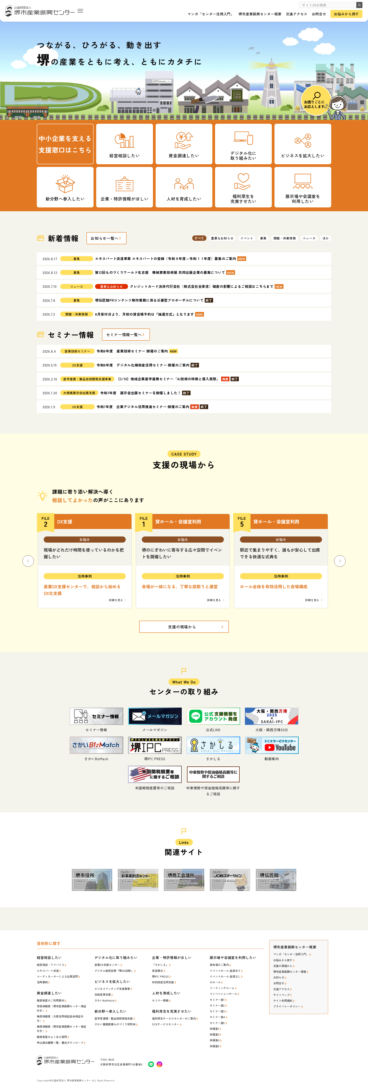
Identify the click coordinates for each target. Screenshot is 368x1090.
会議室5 (214, 1046)
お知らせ (278, 977)
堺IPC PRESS (160, 976)
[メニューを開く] (80, 11)
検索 (359, 5)
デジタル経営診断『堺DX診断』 (114, 971)
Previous (28, 561)
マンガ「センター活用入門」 (291, 954)
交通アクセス (281, 989)
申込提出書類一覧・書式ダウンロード (60, 1042)
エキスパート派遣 (48, 971)
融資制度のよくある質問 (52, 1037)
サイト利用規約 (282, 1000)
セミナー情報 (160, 1000)
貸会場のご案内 (219, 965)
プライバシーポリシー (287, 1006)
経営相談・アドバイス (50, 965)
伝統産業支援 (102, 994)
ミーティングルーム (222, 988)
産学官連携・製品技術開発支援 (113, 1018)
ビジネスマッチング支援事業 (112, 989)
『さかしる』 (160, 965)
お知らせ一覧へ (104, 238)
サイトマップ (281, 995)
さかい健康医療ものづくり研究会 (115, 1024)
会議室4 (215, 1040)
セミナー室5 (217, 1023)
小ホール (215, 982)
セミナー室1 (217, 1000)
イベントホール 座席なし (225, 976)
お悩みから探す (282, 960)
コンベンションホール (223, 994)
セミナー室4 (217, 1017)
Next (340, 561)
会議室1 (214, 1028)
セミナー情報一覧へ (124, 334)
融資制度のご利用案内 (50, 1000)
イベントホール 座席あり (225, 971)
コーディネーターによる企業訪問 (57, 976)
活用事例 (42, 982)
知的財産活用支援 (163, 982)
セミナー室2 (217, 1005)
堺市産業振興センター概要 (289, 972)
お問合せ (278, 983)
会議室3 (214, 1034)
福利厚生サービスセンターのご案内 (174, 1018)
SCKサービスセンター (165, 1024)
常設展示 (157, 971)
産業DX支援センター (107, 965)
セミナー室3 (217, 1011)
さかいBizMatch (104, 1000)
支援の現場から (182, 627)
